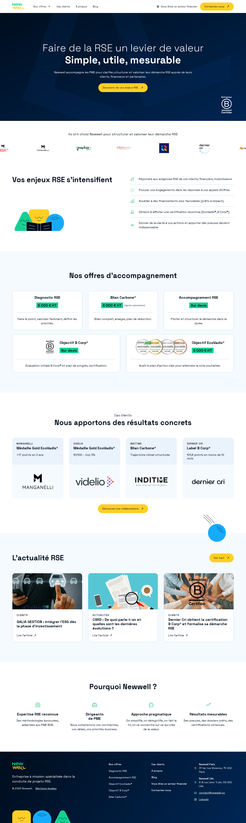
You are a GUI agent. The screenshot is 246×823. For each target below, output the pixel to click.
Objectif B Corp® (119, 790)
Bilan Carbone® (118, 796)
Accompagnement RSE (122, 777)
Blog (154, 777)
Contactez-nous (161, 790)
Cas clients (157, 764)
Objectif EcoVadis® (120, 784)
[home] (18, 6)
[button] (42, 6)
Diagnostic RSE (118, 771)
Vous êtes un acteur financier (169, 783)
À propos (156, 770)
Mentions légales (46, 788)
